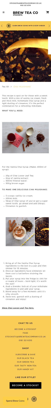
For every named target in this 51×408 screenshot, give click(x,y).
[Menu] (3, 12)
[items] (47, 12)
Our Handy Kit (25, 369)
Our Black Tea (25, 358)
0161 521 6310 (25, 5)
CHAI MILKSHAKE (22, 87)
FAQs (25, 333)
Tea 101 (5, 87)
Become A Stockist (25, 329)
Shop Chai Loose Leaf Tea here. (18, 308)
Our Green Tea (25, 362)
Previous (2, 26)
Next (49, 26)
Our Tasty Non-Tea (25, 366)
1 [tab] (25, 78)
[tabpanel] (25, 25)
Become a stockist (25, 385)
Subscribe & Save (25, 354)
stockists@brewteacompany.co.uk (25, 3)
